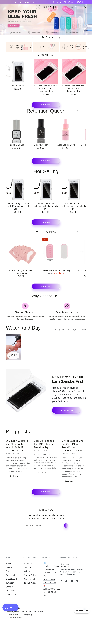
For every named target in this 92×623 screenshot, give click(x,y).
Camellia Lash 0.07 (18, 86)
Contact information (15, 618)
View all (46, 104)
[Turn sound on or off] (17, 337)
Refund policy (26, 611)
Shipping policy (27, 615)
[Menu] (7, 7)
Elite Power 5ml (41, 145)
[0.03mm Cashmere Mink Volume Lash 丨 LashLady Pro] (46, 71)
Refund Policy (29, 583)
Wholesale (10, 590)
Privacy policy (38, 611)
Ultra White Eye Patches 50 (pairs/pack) (21, 271)
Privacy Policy (29, 575)
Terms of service (13, 615)
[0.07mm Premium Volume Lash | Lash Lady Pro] (74, 189)
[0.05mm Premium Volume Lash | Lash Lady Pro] (46, 189)
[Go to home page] (46, 7)
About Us (27, 563)
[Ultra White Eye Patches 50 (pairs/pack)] (22, 252)
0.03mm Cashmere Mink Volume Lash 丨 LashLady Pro (46, 88)
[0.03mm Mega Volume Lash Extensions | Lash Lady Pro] (18, 189)
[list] (46, 311)
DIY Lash (10, 571)
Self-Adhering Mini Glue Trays (57, 270)
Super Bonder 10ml (65, 145)
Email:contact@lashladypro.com (56, 566)
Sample (9, 586)
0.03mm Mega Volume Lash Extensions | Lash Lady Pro (18, 206)
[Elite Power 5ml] (41, 130)
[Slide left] (78, 111)
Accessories (11, 575)
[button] (72, 7)
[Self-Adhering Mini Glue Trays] (57, 252)
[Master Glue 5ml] (16, 130)
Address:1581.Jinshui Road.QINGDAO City (51, 592)
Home (8, 563)
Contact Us (11, 594)
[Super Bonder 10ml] (65, 130)
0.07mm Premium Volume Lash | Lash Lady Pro (74, 206)
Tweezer (10, 583)
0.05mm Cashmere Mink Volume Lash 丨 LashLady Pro (74, 88)
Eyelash (9, 567)
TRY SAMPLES (66, 410)
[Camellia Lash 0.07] (18, 71)
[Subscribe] (66, 525)
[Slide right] (83, 111)
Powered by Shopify (13, 612)
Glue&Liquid (11, 579)
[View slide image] (46, 19)
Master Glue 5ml (16, 145)
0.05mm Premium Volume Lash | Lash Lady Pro (46, 206)
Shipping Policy (30, 579)
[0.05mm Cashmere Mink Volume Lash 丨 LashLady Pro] (74, 71)
